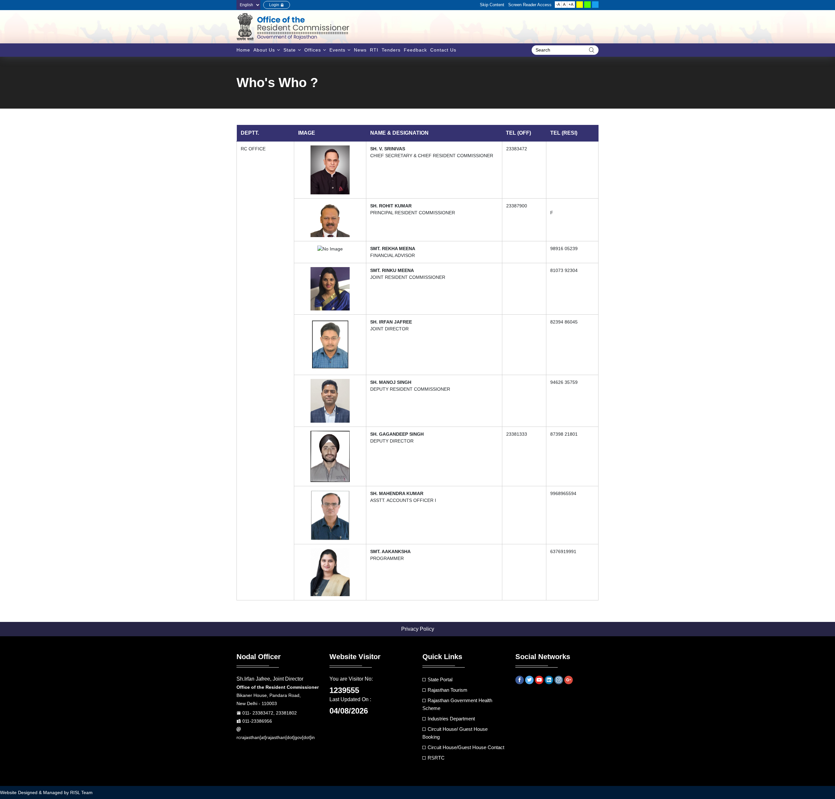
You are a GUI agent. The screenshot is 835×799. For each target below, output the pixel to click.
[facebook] (519, 680)
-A (558, 4)
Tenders (391, 50)
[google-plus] (568, 680)
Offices (312, 50)
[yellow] (579, 4)
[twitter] (529, 680)
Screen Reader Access (530, 4)
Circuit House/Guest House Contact (466, 747)
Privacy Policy (417, 629)
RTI (374, 50)
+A (571, 4)
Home (243, 50)
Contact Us (443, 50)
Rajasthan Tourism (447, 690)
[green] (587, 4)
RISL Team (81, 792)
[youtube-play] (539, 680)
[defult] (595, 4)
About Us (264, 50)
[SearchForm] (592, 50)
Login (274, 5)
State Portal (440, 679)
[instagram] (558, 680)
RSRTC (436, 758)
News (360, 50)
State (289, 50)
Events (337, 50)
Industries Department (451, 718)
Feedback (415, 50)
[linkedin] (549, 680)
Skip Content (492, 4)
